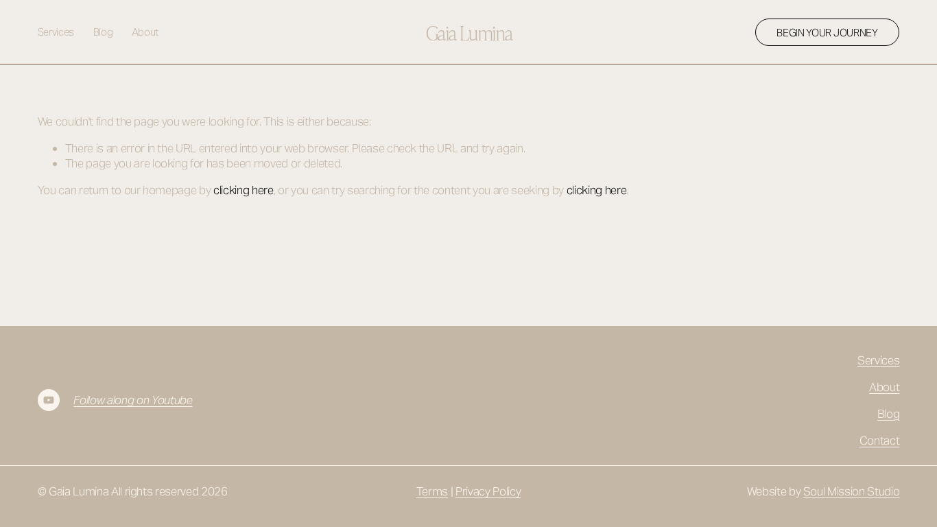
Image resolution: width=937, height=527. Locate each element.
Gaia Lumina (469, 32)
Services (56, 31)
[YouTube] (49, 400)
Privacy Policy (488, 491)
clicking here (243, 190)
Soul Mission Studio (851, 491)
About (145, 31)
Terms (432, 491)
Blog (103, 31)
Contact (879, 440)
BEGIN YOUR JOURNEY (827, 32)
